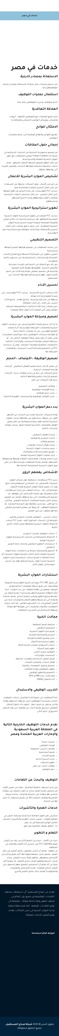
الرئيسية (47, 943)
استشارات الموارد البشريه (41, 992)
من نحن (48, 956)
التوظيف (48, 979)
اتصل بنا (47, 960)
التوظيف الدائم (46, 987)
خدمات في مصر (45, 1004)
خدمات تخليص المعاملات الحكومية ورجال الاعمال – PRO (30, 998)
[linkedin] (39, 924)
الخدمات (47, 947)
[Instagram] (48, 924)
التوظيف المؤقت (45, 983)
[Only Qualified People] (47, 5)
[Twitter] (44, 924)
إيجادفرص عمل (44, 951)
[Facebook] (52, 924)
